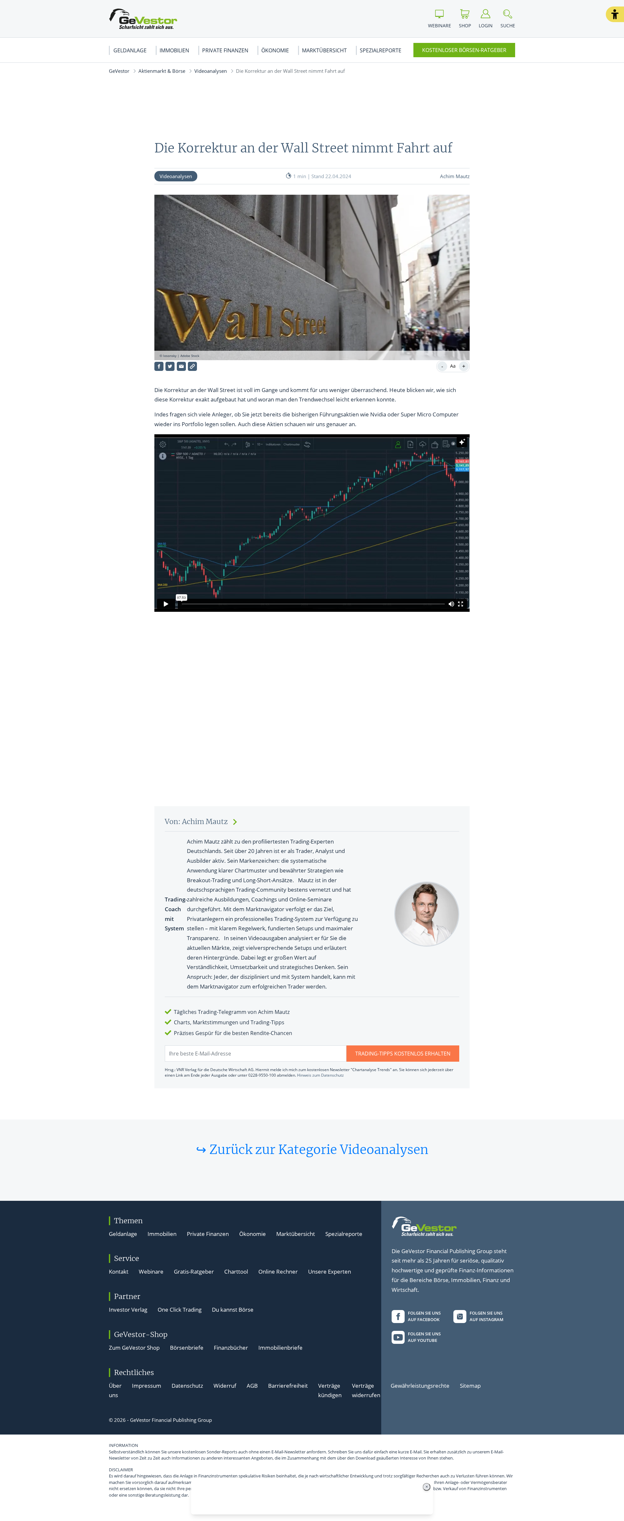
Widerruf (225, 1385)
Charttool (236, 1271)
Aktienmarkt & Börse (161, 71)
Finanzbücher (231, 1347)
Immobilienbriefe (280, 1347)
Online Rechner (278, 1271)
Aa (453, 366)
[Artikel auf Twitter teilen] (170, 366)
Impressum (146, 1385)
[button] (615, 14)
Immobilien (174, 50)
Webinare (151, 1271)
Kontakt (118, 1271)
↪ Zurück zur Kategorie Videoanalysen (312, 1149)
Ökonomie (275, 50)
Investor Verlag (128, 1309)
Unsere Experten (329, 1271)
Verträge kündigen (330, 1390)
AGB (252, 1385)
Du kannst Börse (233, 1309)
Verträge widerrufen (366, 1390)
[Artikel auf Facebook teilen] (158, 366)
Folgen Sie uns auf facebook (424, 1316)
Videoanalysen (210, 71)
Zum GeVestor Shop (134, 1347)
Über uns (115, 1390)
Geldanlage (130, 50)
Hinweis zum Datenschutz (320, 1075)
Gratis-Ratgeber (194, 1271)
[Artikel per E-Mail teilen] (181, 366)
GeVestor (119, 71)
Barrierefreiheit (288, 1385)
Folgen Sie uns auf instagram (486, 1316)
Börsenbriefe (186, 1347)
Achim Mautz (455, 176)
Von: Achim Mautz (196, 821)
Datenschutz (187, 1385)
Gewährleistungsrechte (420, 1385)
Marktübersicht (324, 50)
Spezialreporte (380, 50)
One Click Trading (180, 1309)
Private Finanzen (225, 50)
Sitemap (470, 1385)
